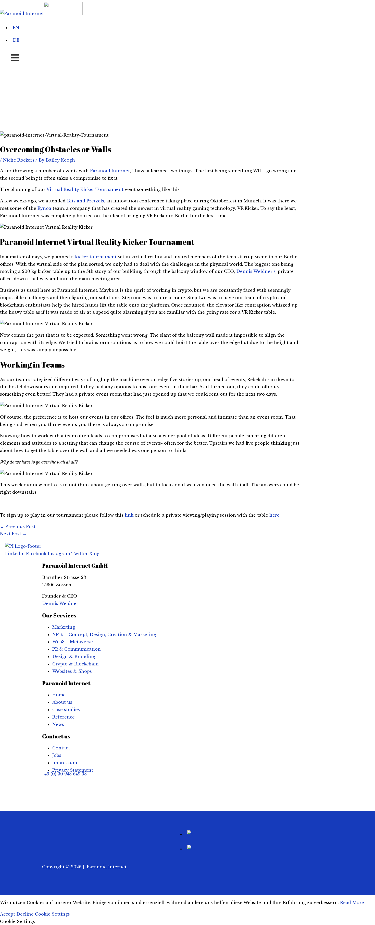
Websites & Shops (72, 671)
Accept (7, 914)
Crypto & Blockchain (75, 663)
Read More (352, 902)
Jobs (56, 755)
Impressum (64, 762)
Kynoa (44, 208)
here (274, 515)
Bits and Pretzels (85, 200)
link (129, 515)
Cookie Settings (52, 914)
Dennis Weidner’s (256, 271)
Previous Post (17, 526)
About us (62, 702)
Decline (25, 914)
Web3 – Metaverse (72, 641)
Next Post (13, 533)
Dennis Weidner (60, 603)
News (58, 724)
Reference (63, 717)
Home (59, 694)
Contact (61, 747)
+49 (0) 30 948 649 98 (64, 773)
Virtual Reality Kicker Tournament (84, 189)
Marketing (63, 627)
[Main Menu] (15, 58)
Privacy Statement (72, 770)
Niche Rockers (18, 160)
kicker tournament (96, 256)
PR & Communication (76, 649)
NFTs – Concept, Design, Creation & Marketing (104, 634)
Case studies (66, 709)
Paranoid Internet (110, 170)
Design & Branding (73, 656)
